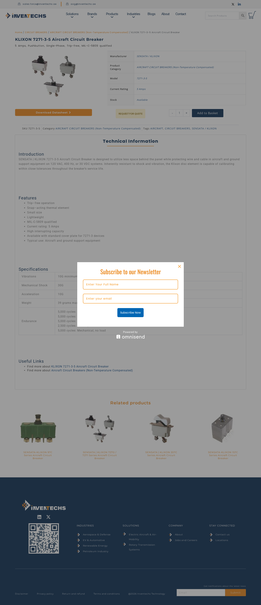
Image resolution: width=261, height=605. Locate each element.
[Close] (179, 266)
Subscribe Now (130, 313)
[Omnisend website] (130, 335)
